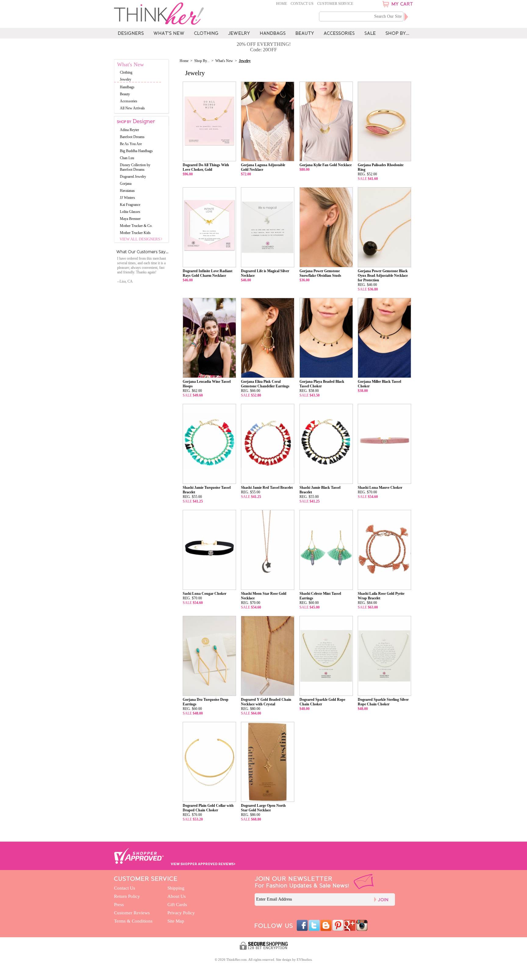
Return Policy (127, 896)
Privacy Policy (181, 912)
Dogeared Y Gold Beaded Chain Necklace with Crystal (266, 701)
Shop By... (202, 61)
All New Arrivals (132, 108)
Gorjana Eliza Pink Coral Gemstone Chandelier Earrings (265, 383)
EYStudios (304, 959)
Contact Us (302, 4)
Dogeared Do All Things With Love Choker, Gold (206, 167)
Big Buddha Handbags (136, 151)
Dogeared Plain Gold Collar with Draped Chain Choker (208, 807)
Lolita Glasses (130, 212)
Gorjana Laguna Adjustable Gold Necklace (263, 167)
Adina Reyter (129, 130)
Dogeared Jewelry (133, 176)
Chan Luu (127, 158)
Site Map (175, 921)
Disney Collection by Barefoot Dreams (135, 167)
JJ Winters (127, 198)
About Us (176, 896)
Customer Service (335, 4)
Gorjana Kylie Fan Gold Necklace (325, 165)
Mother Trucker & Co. (136, 226)
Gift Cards (177, 904)
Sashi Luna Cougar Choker (204, 593)
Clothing (126, 72)
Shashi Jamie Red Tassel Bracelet (267, 487)
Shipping (176, 888)
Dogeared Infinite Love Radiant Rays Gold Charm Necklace (207, 273)
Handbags (127, 87)
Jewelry (125, 79)
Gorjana (125, 183)
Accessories (128, 101)
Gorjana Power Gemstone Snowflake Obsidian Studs (320, 273)
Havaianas (127, 190)
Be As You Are (131, 144)
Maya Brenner (130, 219)
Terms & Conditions (133, 921)
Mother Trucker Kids (135, 233)
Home (281, 4)
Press (119, 904)
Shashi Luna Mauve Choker (380, 487)
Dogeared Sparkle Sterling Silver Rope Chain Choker (383, 701)
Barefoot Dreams (132, 137)
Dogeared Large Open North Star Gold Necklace (263, 807)
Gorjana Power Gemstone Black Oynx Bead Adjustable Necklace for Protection (383, 275)
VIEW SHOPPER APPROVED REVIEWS (203, 864)
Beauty (125, 94)
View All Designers (140, 239)
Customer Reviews (132, 912)
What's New (224, 61)
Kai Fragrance (130, 205)
